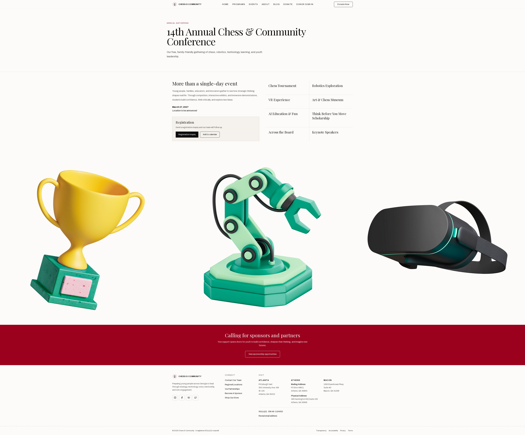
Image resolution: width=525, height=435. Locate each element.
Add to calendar (210, 134)
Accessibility (333, 431)
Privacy (343, 431)
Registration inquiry (187, 134)
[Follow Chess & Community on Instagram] (175, 397)
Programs (238, 4)
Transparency (321, 431)
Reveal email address (268, 416)
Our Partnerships (232, 389)
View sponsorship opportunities (263, 354)
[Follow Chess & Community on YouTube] (188, 397)
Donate (288, 4)
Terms (350, 431)
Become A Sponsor (233, 393)
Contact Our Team (233, 380)
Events (253, 4)
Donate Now (343, 4)
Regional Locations (233, 385)
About (266, 4)
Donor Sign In (304, 4)
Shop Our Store (232, 398)
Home (225, 4)
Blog (276, 4)
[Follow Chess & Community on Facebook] (182, 397)
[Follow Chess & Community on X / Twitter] (195, 397)
